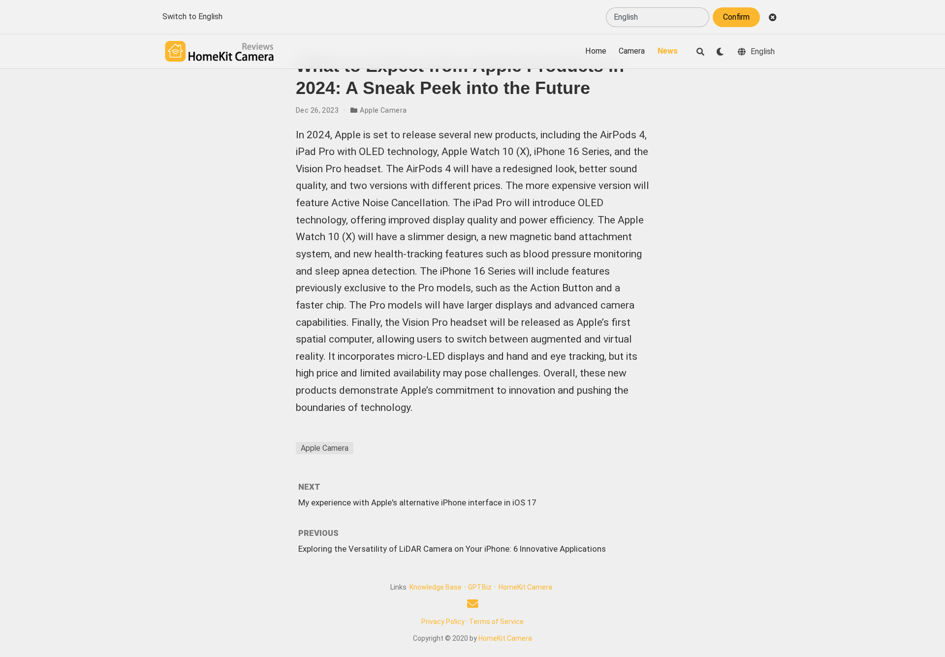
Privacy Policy (443, 622)
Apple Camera (383, 110)
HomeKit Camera (525, 587)
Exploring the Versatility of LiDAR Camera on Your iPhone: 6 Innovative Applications (452, 549)
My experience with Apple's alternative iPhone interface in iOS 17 (417, 502)
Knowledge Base (436, 587)
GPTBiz (480, 587)
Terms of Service (496, 622)
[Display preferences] (720, 52)
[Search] (700, 52)
